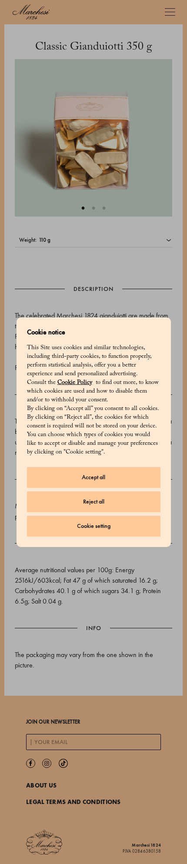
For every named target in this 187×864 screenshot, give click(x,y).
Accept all (93, 477)
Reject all (93, 501)
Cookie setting (93, 526)
